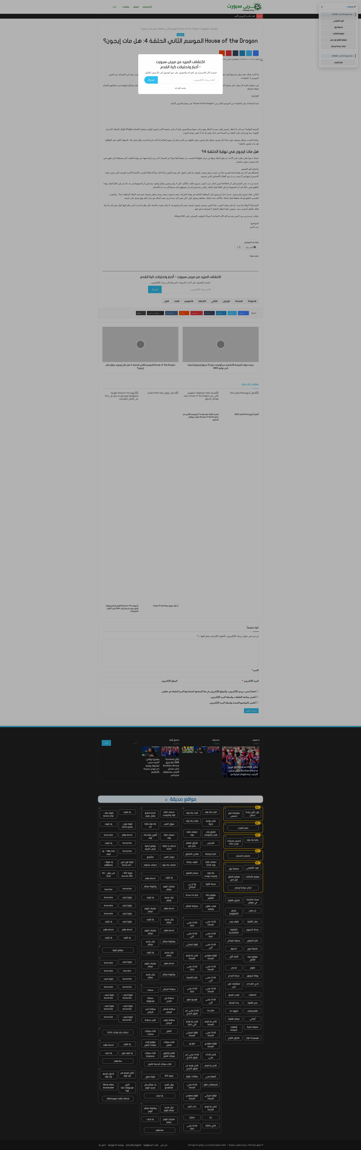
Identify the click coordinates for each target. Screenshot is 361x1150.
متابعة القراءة (180, 88)
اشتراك (151, 79)
